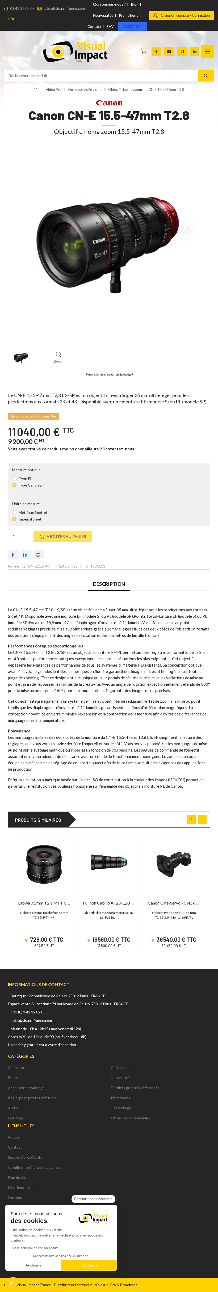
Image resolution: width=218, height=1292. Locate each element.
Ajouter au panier (66, 536)
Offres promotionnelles (130, 1118)
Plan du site (17, 1177)
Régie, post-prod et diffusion (32, 1097)
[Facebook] (156, 51)
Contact (94, 26)
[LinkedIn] (194, 51)
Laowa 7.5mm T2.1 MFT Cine (45, 902)
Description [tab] (109, 584)
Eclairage (15, 1118)
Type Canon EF (31, 485)
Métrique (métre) (33, 512)
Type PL (25, 478)
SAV (110, 26)
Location (131, 26)
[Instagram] (182, 51)
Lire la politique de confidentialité (34, 1248)
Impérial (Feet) (31, 519)
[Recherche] (206, 76)
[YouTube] (169, 51)
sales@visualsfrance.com (64, 8)
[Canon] (109, 102)
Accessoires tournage (26, 1087)
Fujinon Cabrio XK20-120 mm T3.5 (115, 902)
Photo (13, 1077)
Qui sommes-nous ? (109, 4)
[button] (11, 1283)
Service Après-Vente (25, 1157)
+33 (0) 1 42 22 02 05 (28, 1012)
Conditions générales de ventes (34, 1167)
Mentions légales (22, 1187)
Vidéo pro (16, 1067)
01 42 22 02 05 (22, 8)
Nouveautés (103, 15)
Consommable (123, 1067)
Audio (13, 1108)
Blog (135, 4)
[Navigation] (207, 51)
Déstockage (121, 1108)
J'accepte (89, 1265)
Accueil (14, 1137)
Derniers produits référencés (135, 1087)
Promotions (128, 15)
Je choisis (33, 1265)
